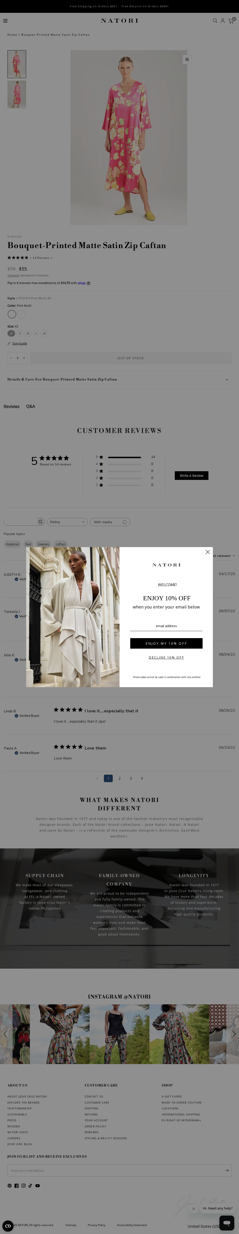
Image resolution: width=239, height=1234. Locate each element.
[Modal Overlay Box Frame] (119, 617)
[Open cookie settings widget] (8, 1226)
